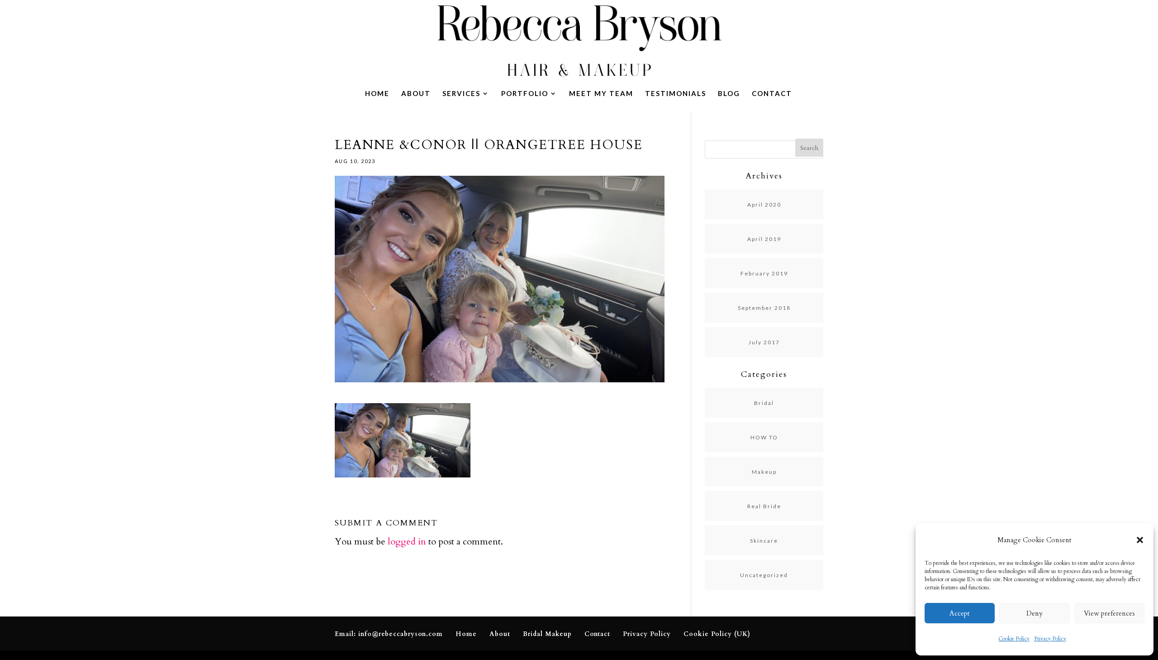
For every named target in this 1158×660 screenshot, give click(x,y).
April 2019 (764, 239)
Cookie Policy (1014, 638)
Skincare (764, 540)
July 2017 (764, 342)
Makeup (764, 471)
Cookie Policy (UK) (716, 634)
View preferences (1109, 613)
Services (461, 93)
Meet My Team (601, 93)
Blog (729, 93)
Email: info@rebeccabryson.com (389, 634)
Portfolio (524, 93)
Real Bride (764, 506)
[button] (1139, 539)
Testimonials (675, 93)
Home (377, 93)
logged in (407, 541)
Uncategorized (764, 575)
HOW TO (764, 437)
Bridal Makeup (547, 634)
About (416, 93)
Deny (1034, 613)
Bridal (764, 403)
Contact (772, 93)
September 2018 (764, 307)
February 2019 (764, 273)
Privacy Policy (1050, 638)
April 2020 (764, 204)
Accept (959, 613)
